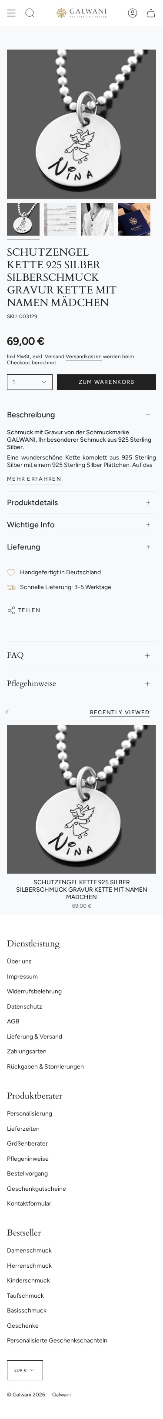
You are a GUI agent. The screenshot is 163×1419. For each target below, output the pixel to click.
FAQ (15, 655)
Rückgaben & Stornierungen (45, 1066)
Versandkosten (84, 356)
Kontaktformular (29, 1203)
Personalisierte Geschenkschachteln (57, 1340)
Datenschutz (24, 1006)
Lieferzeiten (23, 1129)
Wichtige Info (30, 525)
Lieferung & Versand (34, 1036)
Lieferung (23, 547)
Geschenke (23, 1325)
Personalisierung (29, 1113)
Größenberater (27, 1143)
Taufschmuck (25, 1295)
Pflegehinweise (31, 683)
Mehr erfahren (34, 479)
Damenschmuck (29, 1250)
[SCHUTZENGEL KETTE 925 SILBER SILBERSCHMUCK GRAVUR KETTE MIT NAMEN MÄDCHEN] (81, 799)
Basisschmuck (27, 1310)
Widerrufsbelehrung (34, 991)
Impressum (22, 976)
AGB (13, 1021)
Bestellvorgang (27, 1173)
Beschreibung (31, 415)
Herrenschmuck (29, 1265)
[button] (30, 13)
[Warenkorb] (151, 13)
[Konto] (132, 13)
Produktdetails (32, 502)
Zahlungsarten (27, 1051)
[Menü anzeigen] (11, 13)
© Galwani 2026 (26, 1395)
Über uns (19, 961)
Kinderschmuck (28, 1280)
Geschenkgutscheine (36, 1188)
